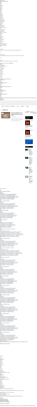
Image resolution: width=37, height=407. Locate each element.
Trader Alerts (2, 26)
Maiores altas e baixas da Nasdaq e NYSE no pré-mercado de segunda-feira (31, 170)
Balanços (1, 14)
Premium (8, 63)
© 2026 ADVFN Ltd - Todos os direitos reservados (7, 392)
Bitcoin (5, 90)
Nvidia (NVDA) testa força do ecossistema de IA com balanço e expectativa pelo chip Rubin (31, 161)
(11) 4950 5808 (2, 65)
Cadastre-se (2, 99)
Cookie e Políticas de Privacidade (4, 394)
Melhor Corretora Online (3, 32)
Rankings (1, 5)
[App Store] (2, 386)
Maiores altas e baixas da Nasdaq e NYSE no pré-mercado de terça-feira (31, 152)
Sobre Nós (1, 370)
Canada (1, 362)
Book (0, 3)
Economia (22, 106)
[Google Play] (2, 387)
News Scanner (2, 20)
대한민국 (1, 77)
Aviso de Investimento (3, 395)
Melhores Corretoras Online (4, 377)
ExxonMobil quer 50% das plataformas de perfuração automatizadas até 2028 (31, 179)
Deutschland (2, 364)
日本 (1, 76)
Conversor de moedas (3, 27)
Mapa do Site (2, 374)
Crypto (1, 35)
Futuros (1, 36)
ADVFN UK (1, 69)
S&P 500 (6, 82)
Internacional (7, 106)
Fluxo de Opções (2, 30)
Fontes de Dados (2, 378)
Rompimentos (2, 31)
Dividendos (1, 15)
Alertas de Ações (2, 25)
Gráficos (1, 12)
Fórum (1, 4)
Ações (18, 106)
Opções (1, 13)
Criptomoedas (12, 106)
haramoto (26, 128)
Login (8, 343)
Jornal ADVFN (2, 19)
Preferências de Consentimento (4, 379)
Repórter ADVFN (14, 117)
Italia (0, 365)
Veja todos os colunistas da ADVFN (29, 142)
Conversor (1, 384)
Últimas (3, 106)
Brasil (1, 70)
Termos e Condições (21, 390)
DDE (0, 28)
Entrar (1, 63)
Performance (2, 17)
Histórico (1, 16)
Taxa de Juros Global (3, 44)
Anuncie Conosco (2, 376)
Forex (1, 34)
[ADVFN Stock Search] (0, 1)
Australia (1, 71)
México (1, 366)
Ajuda (1, 373)
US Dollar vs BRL (9, 86)
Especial (27, 106)
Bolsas (1, 40)
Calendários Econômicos (3, 43)
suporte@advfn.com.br (10, 388)
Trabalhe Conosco (2, 371)
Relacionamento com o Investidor (5, 372)
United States (2, 68)
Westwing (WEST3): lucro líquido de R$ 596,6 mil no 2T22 (17, 114)
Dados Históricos (2, 29)
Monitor (1, 2)
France (1, 363)
